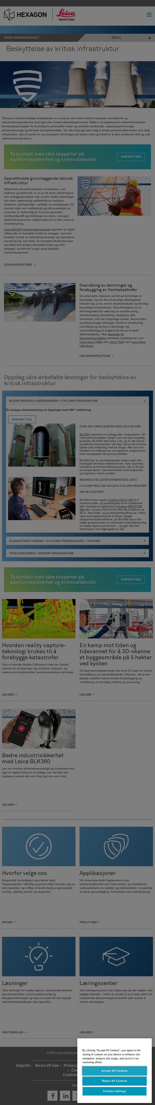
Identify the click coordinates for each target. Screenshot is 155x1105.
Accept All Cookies (115, 1070)
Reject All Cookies (114, 1080)
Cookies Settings (114, 1091)
